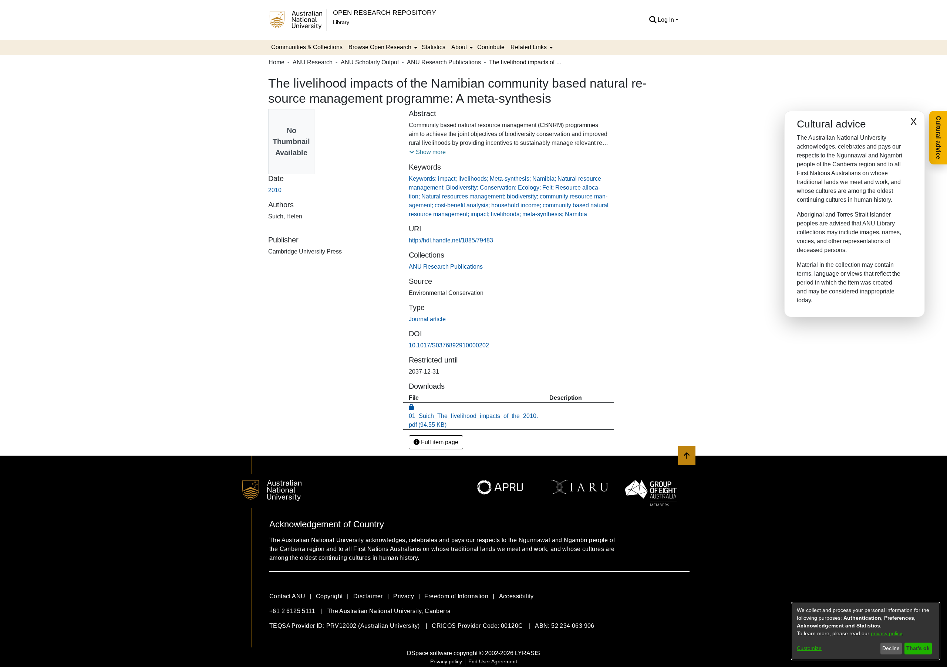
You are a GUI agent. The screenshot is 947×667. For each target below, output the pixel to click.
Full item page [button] (438, 442)
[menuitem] (382, 47)
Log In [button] (666, 20)
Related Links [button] (528, 47)
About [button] (459, 47)
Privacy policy (446, 661)
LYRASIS (527, 653)
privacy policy (886, 633)
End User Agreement (492, 661)
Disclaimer (368, 596)
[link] (446, 266)
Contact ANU (287, 596)
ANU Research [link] (313, 62)
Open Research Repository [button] (384, 12)
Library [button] (341, 22)
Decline (891, 648)
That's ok (918, 648)
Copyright (329, 596)
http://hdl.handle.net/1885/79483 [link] (451, 240)
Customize (809, 648)
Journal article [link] (427, 319)
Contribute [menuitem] (491, 47)
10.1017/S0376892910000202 (449, 345)
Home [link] (276, 62)
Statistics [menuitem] (433, 47)
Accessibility (516, 596)
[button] (652, 20)
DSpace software (429, 653)
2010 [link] (275, 190)
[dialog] (866, 631)
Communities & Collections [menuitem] (307, 47)
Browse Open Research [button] (379, 47)
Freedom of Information (456, 596)
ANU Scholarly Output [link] (370, 62)
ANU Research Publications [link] (444, 62)
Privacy (403, 596)
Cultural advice (938, 137)
